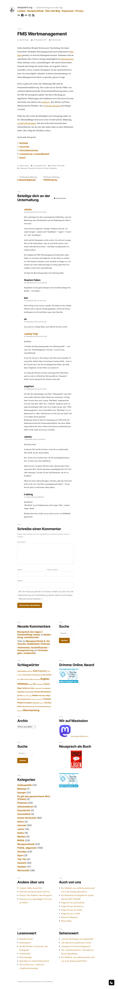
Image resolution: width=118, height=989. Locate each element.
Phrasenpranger (25, 957)
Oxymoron (33, 699)
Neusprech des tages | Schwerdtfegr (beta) (29, 633)
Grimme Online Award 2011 (30, 888)
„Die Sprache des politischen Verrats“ (76, 942)
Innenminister (29, 692)
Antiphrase (23, 168)
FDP (34, 684)
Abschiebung (21, 671)
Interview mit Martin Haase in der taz (34, 891)
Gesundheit (23, 814)
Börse (18, 679)
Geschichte (23, 810)
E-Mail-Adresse (52, 570)
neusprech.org (24, 7)
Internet (21, 825)
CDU (22, 679)
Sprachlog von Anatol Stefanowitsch (34, 961)
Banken (29, 675)
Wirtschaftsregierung (28, 150)
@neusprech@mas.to (79, 736)
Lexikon (21, 11)
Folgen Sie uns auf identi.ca (72, 906)
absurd (22, 157)
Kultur (20, 833)
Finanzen (53, 166)
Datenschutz (36, 679)
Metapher (42, 695)
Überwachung (31, 710)
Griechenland (38, 688)
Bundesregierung (37, 675)
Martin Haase (24, 40)
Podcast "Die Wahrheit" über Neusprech (35, 895)
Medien (35, 695)
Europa (30, 684)
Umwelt (21, 862)
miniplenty (45, 102)
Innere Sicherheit (42, 692)
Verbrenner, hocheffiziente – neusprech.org (33, 649)
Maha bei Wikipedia (69, 917)
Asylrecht (42, 671)
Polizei (20, 702)
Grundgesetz (46, 688)
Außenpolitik (24, 785)
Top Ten (21, 859)
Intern (20, 821)
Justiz (20, 829)
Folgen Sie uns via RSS (70, 913)
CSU (31, 679)
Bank (25, 675)
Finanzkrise (32, 168)
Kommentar (21, 542)
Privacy (79, 11)
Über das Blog (52, 11)
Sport (20, 855)
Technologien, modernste (33, 651)
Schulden (28, 703)
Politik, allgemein (27, 847)
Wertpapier (53, 168)
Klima (24, 695)
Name (19, 570)
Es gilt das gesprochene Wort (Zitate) (33, 798)
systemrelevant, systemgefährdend (34, 154)
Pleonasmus (40, 699)
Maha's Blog (66, 921)
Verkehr (21, 866)
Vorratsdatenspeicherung (43, 706)
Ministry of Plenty (42, 168)
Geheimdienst (25, 806)
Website (20, 581)
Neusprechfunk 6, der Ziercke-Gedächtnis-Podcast (33, 642)
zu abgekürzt (26, 123)
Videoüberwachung (28, 706)
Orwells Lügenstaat (53, 105)
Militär (21, 840)
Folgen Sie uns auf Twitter (71, 910)
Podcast (47, 699)
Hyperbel (20, 692)
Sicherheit (35, 703)
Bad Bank (23, 143)
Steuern (42, 703)
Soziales (22, 851)
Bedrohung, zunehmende (34, 636)
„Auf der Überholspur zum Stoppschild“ (77, 939)
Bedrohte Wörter (26, 939)
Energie (21, 792)
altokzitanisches (67, 59)
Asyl (35, 670)
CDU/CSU (26, 679)
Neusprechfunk (35, 11)
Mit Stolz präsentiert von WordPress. (40, 981)
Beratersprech (25, 942)
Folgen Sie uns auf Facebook (72, 902)
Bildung (21, 788)
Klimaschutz (29, 695)
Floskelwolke (24, 953)
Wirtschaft (61, 166)
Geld (32, 688)
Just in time (24, 146)
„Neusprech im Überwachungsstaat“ (76, 946)
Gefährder (26, 688)
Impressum (68, 11)
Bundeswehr (47, 675)
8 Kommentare (56, 40)
